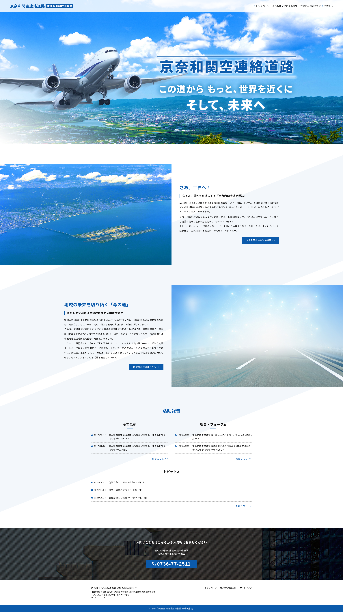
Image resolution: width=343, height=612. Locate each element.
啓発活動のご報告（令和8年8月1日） (128, 482)
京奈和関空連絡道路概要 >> (260, 240)
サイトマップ (246, 588)
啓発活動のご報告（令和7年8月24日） (128, 498)
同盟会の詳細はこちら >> (146, 367)
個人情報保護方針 (228, 588)
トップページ (262, 6)
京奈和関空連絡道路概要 (284, 6)
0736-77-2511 (174, 564)
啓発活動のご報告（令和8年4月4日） (128, 490)
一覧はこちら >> (159, 459)
